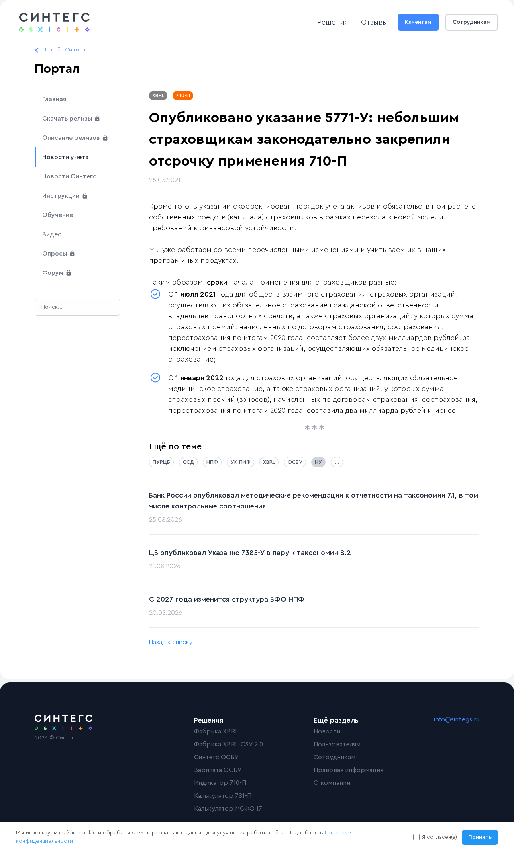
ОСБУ (295, 462)
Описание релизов (72, 138)
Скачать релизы (68, 118)
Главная (54, 99)
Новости (327, 731)
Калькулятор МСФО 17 (228, 808)
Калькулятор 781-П (222, 796)
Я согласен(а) (439, 837)
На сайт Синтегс (65, 50)
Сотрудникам (472, 22)
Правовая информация (348, 770)
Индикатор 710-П (220, 783)
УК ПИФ (240, 462)
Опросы (55, 253)
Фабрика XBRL (216, 731)
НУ (318, 462)
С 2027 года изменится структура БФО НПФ (226, 599)
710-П (183, 95)
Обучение (57, 215)
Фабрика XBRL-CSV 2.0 (228, 744)
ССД (188, 462)
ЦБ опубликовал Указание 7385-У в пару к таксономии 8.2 (250, 552)
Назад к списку (170, 642)
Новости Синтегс (69, 176)
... (337, 462)
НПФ (212, 462)
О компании (332, 783)
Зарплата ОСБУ (218, 770)
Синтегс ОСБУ (216, 757)
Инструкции (61, 196)
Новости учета (65, 157)
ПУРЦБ (161, 462)
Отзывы (374, 22)
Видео (52, 234)
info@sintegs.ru (456, 719)
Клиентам (418, 22)
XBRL (158, 95)
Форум (53, 273)
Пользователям (337, 744)
